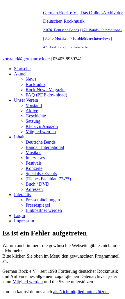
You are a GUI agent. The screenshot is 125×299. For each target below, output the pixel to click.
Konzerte (34, 168)
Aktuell (21, 73)
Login (19, 215)
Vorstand (34, 105)
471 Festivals (53, 47)
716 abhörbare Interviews (90, 38)
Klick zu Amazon (42, 126)
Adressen (34, 189)
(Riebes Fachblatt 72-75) (48, 178)
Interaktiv (22, 194)
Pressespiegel (38, 205)
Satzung (33, 121)
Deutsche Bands (41, 142)
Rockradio (35, 84)
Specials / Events (41, 173)
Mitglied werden (41, 131)
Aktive (32, 110)
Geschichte (36, 115)
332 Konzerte (77, 47)
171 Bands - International (102, 30)
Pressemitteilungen (43, 199)
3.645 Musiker (56, 38)
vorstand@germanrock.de (26, 58)
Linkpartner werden (44, 210)
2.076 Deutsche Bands (61, 30)
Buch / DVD (37, 184)
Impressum (24, 220)
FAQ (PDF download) (46, 94)
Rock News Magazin (45, 89)
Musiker (33, 152)
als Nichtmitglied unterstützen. (81, 291)
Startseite (22, 68)
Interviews (35, 157)
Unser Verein (26, 100)
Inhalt (19, 136)
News (31, 79)
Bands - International (45, 147)
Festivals (34, 163)
